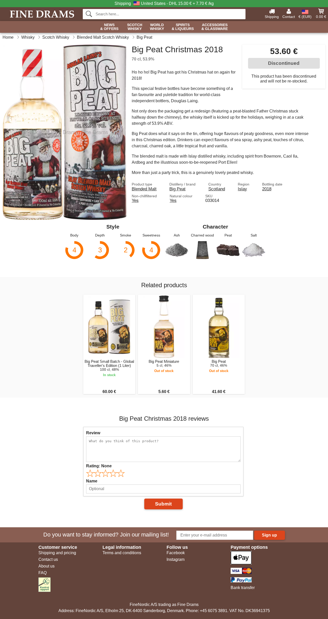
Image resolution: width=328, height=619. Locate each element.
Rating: (99, 466)
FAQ (42, 573)
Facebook (176, 553)
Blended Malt (144, 188)
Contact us (48, 559)
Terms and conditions (121, 553)
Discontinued (284, 63)
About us (46, 566)
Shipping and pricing (57, 553)
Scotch (134, 27)
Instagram (175, 559)
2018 (266, 188)
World (157, 27)
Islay (242, 188)
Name (91, 481)
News (109, 27)
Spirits (183, 27)
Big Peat (177, 188)
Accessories (214, 27)
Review (93, 433)
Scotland (216, 188)
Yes (135, 200)
